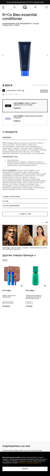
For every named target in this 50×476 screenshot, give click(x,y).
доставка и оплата (12, 94)
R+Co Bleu (11, 15)
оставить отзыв (25, 214)
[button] (2, 55)
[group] (25, 55)
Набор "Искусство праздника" (9, 296)
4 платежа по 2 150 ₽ (14, 90)
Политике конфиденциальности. (30, 463)
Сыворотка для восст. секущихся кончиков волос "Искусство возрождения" (34, 297)
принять (25, 469)
